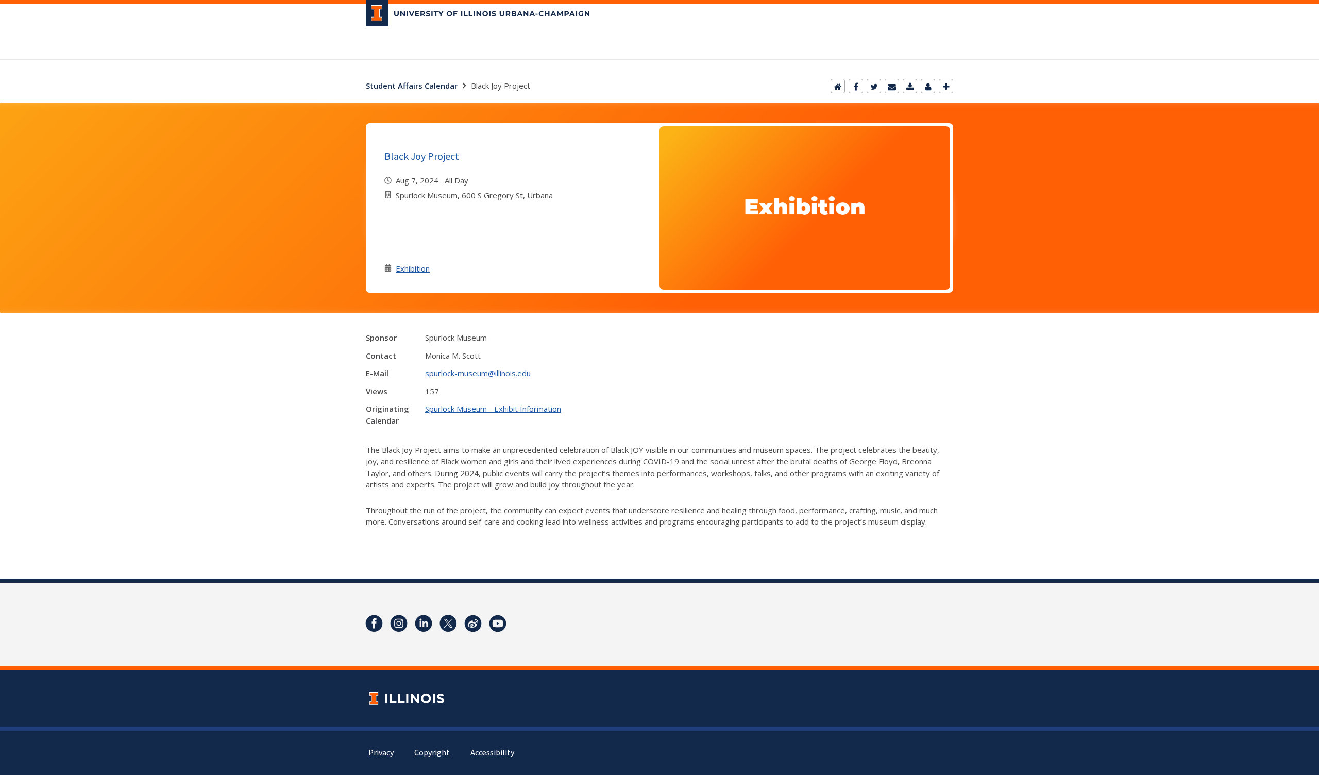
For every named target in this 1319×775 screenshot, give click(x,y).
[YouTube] (497, 623)
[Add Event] (946, 86)
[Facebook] (856, 86)
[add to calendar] (910, 86)
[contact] (928, 86)
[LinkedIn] (423, 623)
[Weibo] (473, 623)
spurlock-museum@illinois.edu (478, 373)
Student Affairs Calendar (412, 85)
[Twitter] (874, 86)
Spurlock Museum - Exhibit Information (493, 408)
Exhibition (413, 268)
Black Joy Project (421, 155)
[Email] (892, 86)
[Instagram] (398, 623)
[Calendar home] (838, 86)
